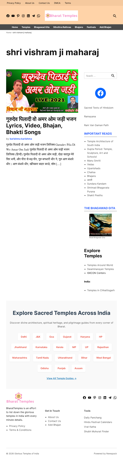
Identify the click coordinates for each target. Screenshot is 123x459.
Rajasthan (103, 347)
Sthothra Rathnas (62, 27)
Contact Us (44, 3)
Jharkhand (20, 347)
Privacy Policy (14, 3)
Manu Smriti (94, 160)
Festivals (91, 27)
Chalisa (91, 172)
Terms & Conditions (20, 429)
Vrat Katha (90, 426)
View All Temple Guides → (61, 378)
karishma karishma (21, 138)
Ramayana (90, 116)
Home (15, 27)
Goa (51, 336)
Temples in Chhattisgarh (101, 290)
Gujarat (67, 336)
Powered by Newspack (105, 453)
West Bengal (103, 357)
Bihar (84, 357)
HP (100, 336)
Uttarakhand (65, 357)
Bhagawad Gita (42, 27)
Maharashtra (19, 357)
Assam (78, 368)
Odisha (44, 368)
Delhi (24, 336)
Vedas (90, 164)
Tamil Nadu (42, 357)
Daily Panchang (93, 417)
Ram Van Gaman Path (96, 125)
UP (86, 347)
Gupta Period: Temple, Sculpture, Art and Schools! (99, 152)
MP (74, 347)
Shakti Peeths (95, 195)
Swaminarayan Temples (100, 269)
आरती (89, 179)
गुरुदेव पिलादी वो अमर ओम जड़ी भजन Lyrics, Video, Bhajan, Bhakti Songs (41, 125)
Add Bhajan (105, 27)
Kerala (59, 347)
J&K (38, 336)
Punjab (62, 368)
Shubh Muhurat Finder (96, 431)
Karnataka (41, 347)
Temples (26, 27)
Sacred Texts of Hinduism (98, 107)
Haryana (85, 336)
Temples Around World (100, 265)
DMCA (57, 3)
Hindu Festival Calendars (98, 422)
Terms (68, 3)
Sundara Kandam (96, 183)
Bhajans (79, 27)
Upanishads (93, 168)
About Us (29, 3)
